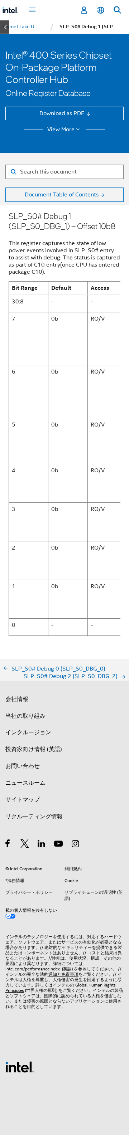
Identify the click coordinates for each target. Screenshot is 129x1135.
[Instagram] (75, 844)
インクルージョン (28, 732)
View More (61, 129)
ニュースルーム (25, 782)
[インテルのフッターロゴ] (19, 1066)
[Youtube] (58, 844)
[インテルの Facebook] (8, 844)
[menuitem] (19, 26)
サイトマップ (22, 799)
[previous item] (4, 27)
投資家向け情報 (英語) (33, 749)
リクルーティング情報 (34, 816)
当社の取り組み (25, 716)
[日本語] (100, 10)
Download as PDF (61, 113)
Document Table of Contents (62, 194)
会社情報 (16, 699)
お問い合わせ (22, 766)
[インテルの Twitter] (24, 844)
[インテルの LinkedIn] (41, 844)
